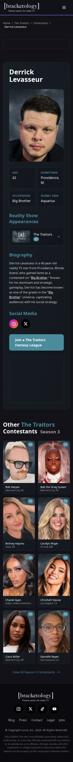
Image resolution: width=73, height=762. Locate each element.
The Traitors (21, 23)
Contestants (40, 23)
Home (6, 23)
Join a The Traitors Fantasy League (30, 342)
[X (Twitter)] (30, 708)
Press (23, 720)
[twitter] (25, 323)
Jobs (62, 720)
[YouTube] (54, 708)
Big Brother (39, 278)
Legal (50, 720)
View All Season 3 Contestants (34, 672)
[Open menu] (64, 7)
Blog (11, 720)
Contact (36, 720)
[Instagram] (18, 708)
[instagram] (13, 323)
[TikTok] (42, 708)
